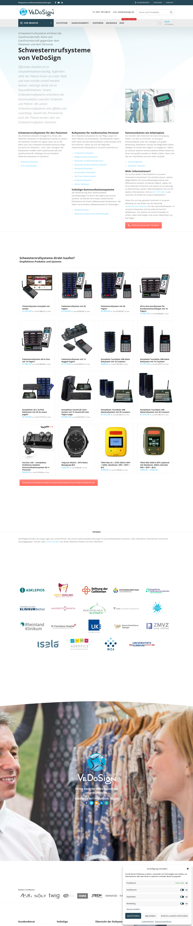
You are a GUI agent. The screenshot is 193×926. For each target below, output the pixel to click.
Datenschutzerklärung (163, 921)
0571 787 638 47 (103, 12)
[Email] (96, 803)
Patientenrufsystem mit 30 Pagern (113, 307)
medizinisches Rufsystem (136, 206)
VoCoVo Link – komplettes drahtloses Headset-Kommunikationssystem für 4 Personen (35, 466)
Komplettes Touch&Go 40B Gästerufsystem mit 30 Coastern (154, 411)
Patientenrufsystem (29, 162)
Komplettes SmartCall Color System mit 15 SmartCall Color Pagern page (75, 412)
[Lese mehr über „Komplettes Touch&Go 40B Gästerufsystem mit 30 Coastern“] (171, 376)
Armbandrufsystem (82, 180)
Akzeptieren (133, 916)
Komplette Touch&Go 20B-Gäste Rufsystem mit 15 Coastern (154, 360)
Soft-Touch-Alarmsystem (85, 176)
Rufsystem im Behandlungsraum (88, 160)
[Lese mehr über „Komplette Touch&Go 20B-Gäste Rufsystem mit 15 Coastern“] (171, 325)
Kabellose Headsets (136, 165)
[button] (187, 868)
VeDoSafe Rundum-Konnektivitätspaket (91, 213)
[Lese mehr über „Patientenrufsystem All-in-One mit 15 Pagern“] (53, 325)
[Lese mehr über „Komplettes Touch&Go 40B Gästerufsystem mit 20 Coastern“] (131, 376)
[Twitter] (91, 803)
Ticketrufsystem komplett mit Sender (36, 307)
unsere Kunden (52, 541)
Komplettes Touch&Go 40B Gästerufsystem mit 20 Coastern (115, 411)
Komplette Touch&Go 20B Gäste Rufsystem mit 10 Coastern (115, 360)
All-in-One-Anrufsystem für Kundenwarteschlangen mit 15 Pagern (154, 308)
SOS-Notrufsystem (29, 165)
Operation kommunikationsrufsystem (90, 164)
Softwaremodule (81, 210)
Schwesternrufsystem (83, 153)
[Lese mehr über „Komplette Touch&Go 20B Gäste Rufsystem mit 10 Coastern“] (131, 325)
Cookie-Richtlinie (148, 921)
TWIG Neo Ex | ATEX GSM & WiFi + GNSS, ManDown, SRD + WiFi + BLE (115, 465)
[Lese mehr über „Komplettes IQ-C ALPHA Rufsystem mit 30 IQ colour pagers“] (53, 376)
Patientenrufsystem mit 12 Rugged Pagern (73, 360)
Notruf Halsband (81, 184)
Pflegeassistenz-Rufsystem (86, 157)
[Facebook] (55, 2)
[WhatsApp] (106, 803)
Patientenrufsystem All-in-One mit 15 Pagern (36, 360)
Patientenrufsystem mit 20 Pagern (73, 307)
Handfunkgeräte (135, 162)
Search (171, 12)
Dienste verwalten (133, 909)
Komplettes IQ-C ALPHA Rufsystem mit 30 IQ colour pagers (34, 412)
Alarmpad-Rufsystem (83, 168)
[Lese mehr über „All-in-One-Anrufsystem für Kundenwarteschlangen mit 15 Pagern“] (171, 272)
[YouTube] (59, 2)
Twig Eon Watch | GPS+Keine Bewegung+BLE (74, 463)
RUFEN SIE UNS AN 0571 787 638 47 (145, 225)
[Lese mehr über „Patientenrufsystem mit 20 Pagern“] (92, 272)
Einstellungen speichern (174, 916)
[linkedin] (62, 2)
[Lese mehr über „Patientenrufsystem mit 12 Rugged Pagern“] (92, 325)
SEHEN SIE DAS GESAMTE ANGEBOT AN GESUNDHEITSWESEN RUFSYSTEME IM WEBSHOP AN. (58, 482)
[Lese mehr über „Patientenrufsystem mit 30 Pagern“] (131, 272)
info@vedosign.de (126, 12)
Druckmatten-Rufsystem (85, 172)
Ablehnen (150, 916)
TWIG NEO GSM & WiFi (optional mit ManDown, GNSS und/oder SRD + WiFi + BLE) (154, 465)
